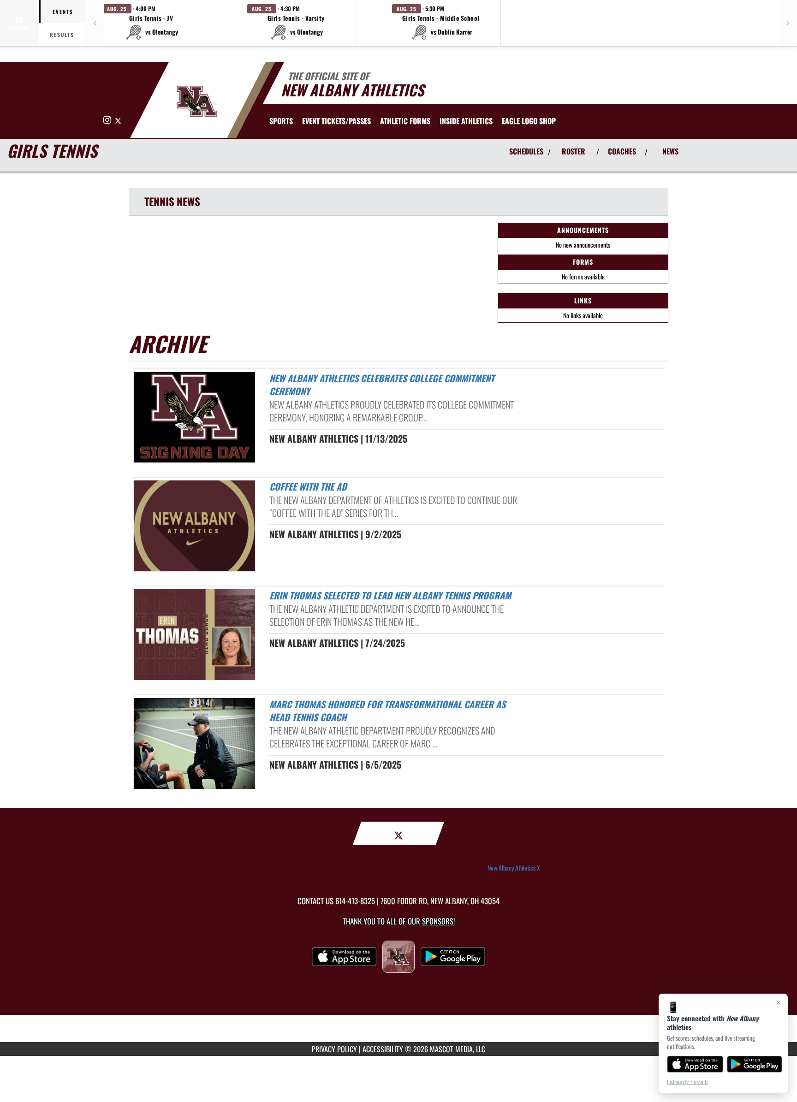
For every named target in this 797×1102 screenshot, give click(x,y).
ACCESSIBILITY (383, 1049)
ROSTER (573, 151)
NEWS (670, 151)
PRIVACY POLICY (334, 1049)
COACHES (622, 151)
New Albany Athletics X (514, 867)
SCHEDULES (526, 151)
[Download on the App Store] (695, 1064)
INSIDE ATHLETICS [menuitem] (466, 120)
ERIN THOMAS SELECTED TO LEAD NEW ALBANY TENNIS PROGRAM (390, 595)
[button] (151, 23)
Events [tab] (63, 11)
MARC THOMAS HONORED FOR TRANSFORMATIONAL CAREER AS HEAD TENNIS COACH (387, 710)
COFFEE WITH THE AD (308, 486)
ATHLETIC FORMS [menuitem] (405, 120)
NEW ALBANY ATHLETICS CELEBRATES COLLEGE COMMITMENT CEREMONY (381, 384)
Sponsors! (438, 921)
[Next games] (788, 23)
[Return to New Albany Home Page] (197, 101)
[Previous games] (94, 23)
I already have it (687, 1081)
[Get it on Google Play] (755, 1064)
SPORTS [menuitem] (281, 120)
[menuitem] (336, 121)
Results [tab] (62, 34)
